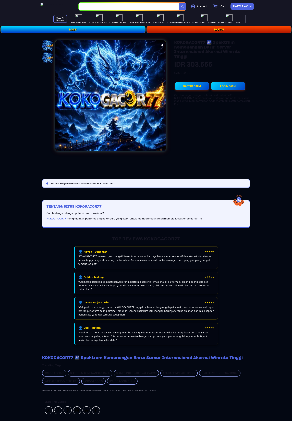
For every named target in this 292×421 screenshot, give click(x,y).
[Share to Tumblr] (96, 410)
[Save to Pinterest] (77, 410)
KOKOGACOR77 (56, 218)
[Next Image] (163, 96)
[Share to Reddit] (86, 410)
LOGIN (73, 29)
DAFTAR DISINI (192, 86)
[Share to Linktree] (68, 410)
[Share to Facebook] (58, 410)
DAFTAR (219, 29)
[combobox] (129, 6)
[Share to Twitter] (49, 410)
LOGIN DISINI (228, 86)
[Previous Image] (57, 96)
